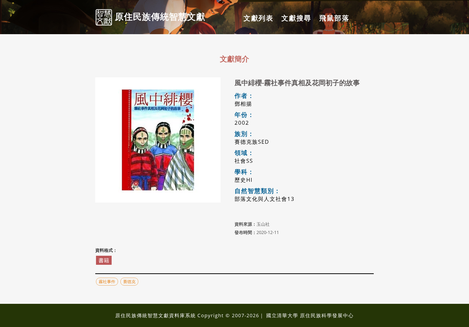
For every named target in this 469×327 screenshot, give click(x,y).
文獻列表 (259, 17)
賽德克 (129, 281)
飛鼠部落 (334, 17)
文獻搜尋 (296, 17)
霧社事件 (107, 281)
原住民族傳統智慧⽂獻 (158, 16)
